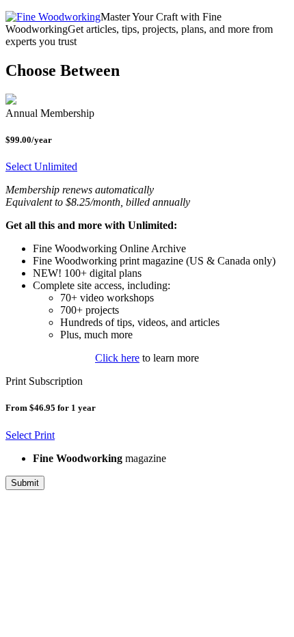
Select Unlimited (41, 166)
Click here (117, 358)
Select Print (30, 435)
